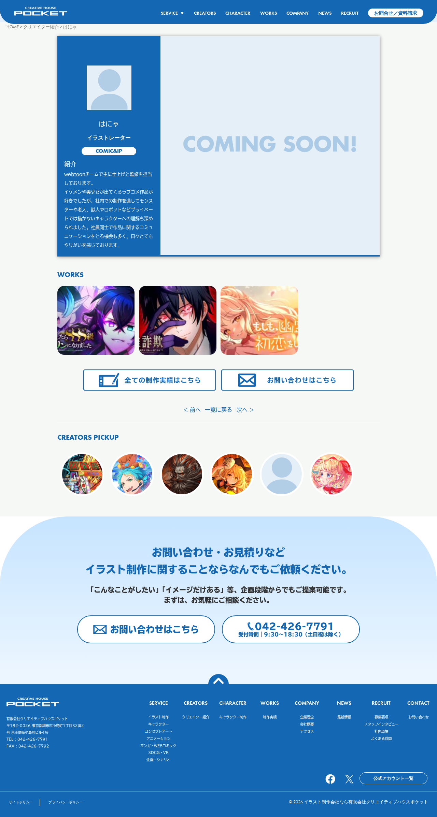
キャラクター (158, 724)
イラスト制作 (158, 717)
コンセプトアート (158, 731)
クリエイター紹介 (195, 717)
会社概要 (307, 724)
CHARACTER (237, 13)
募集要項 (381, 717)
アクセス (307, 731)
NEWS (325, 13)
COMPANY (297, 13)
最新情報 (344, 717)
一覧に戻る (218, 409)
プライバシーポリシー (65, 802)
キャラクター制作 (232, 717)
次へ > (245, 409)
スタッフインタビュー (381, 724)
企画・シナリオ (158, 759)
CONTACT (418, 703)
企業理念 (307, 717)
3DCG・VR (158, 752)
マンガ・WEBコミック (158, 745)
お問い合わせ (418, 717)
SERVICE (172, 13)
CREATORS (205, 13)
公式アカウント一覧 (393, 778)
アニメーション (158, 738)
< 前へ (192, 409)
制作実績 (270, 717)
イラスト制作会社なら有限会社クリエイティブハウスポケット (366, 802)
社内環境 (381, 731)
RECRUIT (349, 13)
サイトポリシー (21, 802)
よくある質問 (381, 738)
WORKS (268, 13)
